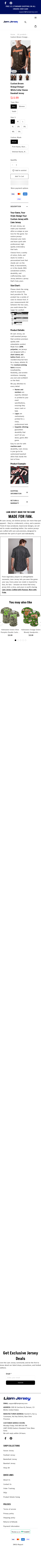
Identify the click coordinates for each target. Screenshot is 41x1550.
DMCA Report (18, 1544)
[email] (28, 12)
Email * (8, 1374)
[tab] (15, 640)
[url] (20, 591)
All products (21, 34)
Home (13, 34)
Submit (20, 1383)
